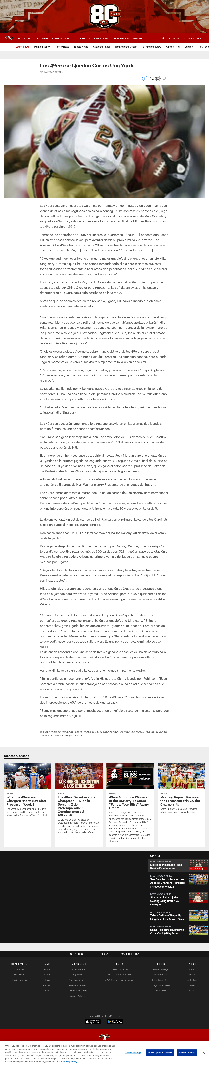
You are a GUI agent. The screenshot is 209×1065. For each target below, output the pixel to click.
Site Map (47, 990)
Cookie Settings (133, 1052)
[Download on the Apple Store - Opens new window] (92, 1022)
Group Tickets (161, 990)
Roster (191, 969)
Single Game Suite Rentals (119, 974)
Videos (47, 974)
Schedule (191, 974)
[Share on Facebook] (144, 80)
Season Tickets (160, 974)
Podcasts (47, 985)
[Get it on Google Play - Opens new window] (115, 1023)
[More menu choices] (147, 38)
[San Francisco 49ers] (104, 1037)
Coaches (191, 985)
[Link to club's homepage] (9, 38)
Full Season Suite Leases (119, 969)
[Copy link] (164, 78)
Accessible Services (77, 985)
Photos (47, 980)
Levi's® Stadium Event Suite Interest (120, 980)
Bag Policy (77, 974)
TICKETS (161, 964)
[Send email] (158, 80)
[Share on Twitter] (151, 80)
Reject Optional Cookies (160, 1052)
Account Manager (161, 969)
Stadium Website (77, 969)
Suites (119, 964)
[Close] (203, 1052)
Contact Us (19, 969)
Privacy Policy (70, 1061)
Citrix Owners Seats (160, 980)
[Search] (163, 38)
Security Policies (77, 996)
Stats (191, 990)
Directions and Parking (78, 990)
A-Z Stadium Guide (77, 980)
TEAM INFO (191, 964)
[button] (178, 865)
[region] (104, 1053)
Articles (47, 969)
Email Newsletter (19, 980)
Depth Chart (191, 980)
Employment (19, 974)
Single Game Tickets (161, 985)
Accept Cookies (187, 1052)
